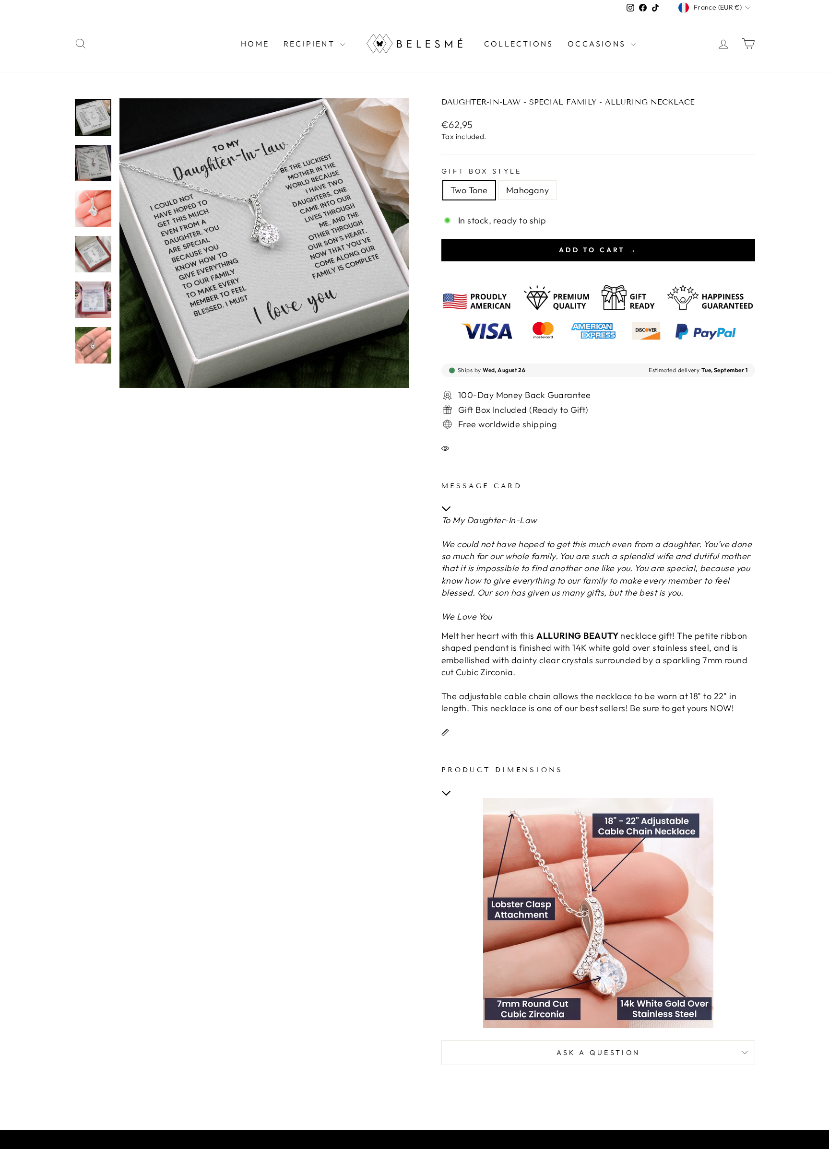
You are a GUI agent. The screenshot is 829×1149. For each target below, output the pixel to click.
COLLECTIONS (518, 43)
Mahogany (527, 190)
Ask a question (598, 1052)
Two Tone (469, 190)
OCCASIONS (598, 43)
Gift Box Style (481, 171)
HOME (255, 43)
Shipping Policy (397, 1141)
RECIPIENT (311, 43)
